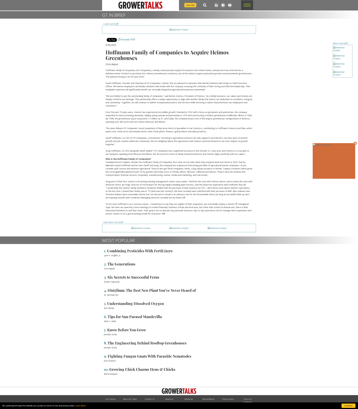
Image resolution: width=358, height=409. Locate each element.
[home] (140, 5)
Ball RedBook (208, 399)
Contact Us (150, 399)
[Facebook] (223, 5)
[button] (247, 5)
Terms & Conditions (247, 400)
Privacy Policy (228, 399)
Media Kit (189, 399)
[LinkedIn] (216, 5)
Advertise (169, 399)
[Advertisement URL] (322, 144)
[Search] (205, 5)
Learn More (80, 406)
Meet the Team (130, 399)
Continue (349, 406)
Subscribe (190, 5)
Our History (110, 399)
